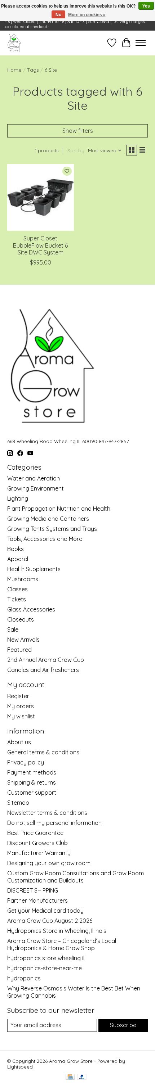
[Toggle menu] (140, 43)
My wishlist (21, 716)
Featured (19, 649)
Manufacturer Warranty (39, 853)
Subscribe (123, 1025)
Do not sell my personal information (54, 822)
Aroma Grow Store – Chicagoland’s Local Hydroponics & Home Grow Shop (61, 944)
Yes (146, 6)
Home (14, 70)
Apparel (17, 559)
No (58, 14)
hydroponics (24, 978)
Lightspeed (20, 1067)
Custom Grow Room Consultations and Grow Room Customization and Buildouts (75, 877)
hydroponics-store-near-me (44, 968)
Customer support (31, 792)
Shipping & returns (31, 782)
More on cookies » (87, 14)
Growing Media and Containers (48, 518)
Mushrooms (22, 579)
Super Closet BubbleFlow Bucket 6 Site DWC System (40, 245)
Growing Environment (35, 488)
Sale (12, 629)
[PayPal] (82, 1077)
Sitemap (18, 802)
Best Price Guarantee (35, 832)
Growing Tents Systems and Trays (52, 528)
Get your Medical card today (45, 910)
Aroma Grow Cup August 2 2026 (49, 920)
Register (18, 696)
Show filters (77, 130)
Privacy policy (25, 762)
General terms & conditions (43, 752)
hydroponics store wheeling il (45, 958)
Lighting (17, 498)
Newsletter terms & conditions (47, 812)
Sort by (75, 150)
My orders (20, 706)
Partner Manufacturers (37, 900)
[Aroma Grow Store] (14, 43)
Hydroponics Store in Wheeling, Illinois (56, 930)
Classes (17, 589)
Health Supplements (34, 569)
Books (15, 548)
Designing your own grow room (48, 863)
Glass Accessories (31, 609)
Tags (33, 70)
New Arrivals (23, 639)
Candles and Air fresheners (43, 669)
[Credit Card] (70, 1077)
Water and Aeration (33, 478)
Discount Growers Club (37, 843)
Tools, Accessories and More (44, 538)
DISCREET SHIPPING (32, 890)
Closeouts (20, 619)
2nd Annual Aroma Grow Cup (45, 659)
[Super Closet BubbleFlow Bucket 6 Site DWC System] (40, 197)
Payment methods (31, 772)
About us (19, 742)
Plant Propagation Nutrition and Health (58, 508)
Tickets (16, 599)
